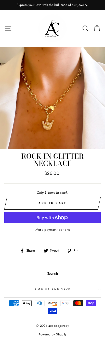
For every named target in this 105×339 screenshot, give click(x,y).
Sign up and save (52, 289)
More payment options (52, 229)
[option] (52, 5)
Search (52, 273)
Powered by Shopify (52, 334)
